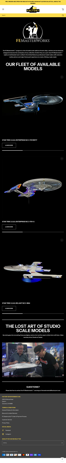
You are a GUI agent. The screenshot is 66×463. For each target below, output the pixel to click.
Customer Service (7, 419)
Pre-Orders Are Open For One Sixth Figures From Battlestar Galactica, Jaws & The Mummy (33, 2)
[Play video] (33, 359)
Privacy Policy (5, 423)
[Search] (62, 15)
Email (5, 443)
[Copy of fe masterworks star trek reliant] (33, 269)
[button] (4, 9)
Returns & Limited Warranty (9, 413)
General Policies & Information (10, 410)
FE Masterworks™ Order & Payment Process (14, 416)
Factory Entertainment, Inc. (12, 451)
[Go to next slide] (62, 77)
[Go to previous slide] (58, 77)
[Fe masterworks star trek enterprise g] (33, 188)
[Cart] (62, 9)
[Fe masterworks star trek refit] (33, 106)
